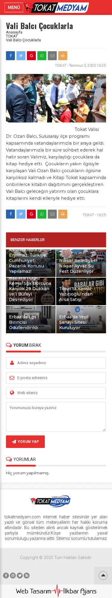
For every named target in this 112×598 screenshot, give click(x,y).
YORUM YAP (28, 442)
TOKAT (12, 36)
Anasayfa (14, 32)
